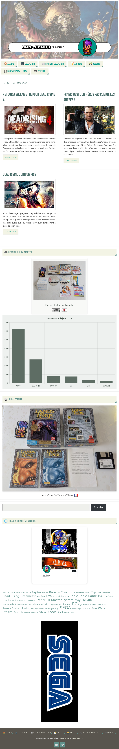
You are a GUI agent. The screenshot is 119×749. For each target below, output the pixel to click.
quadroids (39, 609)
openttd (54, 604)
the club (34, 613)
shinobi (86, 608)
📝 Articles (59, 733)
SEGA (65, 607)
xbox (42, 612)
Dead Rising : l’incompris (19, 174)
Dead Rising (10, 596)
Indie (74, 595)
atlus (18, 593)
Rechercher (98, 507)
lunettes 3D (31, 600)
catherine (106, 593)
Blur (87, 592)
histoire (60, 596)
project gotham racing (16, 608)
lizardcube (8, 600)
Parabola (64, 738)
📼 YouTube (110, 733)
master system (62, 599)
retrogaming (52, 608)
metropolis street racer (14, 604)
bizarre (45, 593)
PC (74, 603)
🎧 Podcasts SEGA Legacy (90, 733)
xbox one (69, 612)
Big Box (36, 592)
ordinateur (65, 604)
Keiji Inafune (105, 596)
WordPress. (77, 738)
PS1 (32, 609)
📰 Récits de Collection (41, 733)
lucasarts (20, 600)
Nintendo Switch (41, 604)
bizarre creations (62, 592)
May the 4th (83, 600)
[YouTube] (56, 744)
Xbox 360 (55, 611)
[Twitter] (62, 744)
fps (38, 596)
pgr (80, 604)
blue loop (80, 593)
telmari (27, 613)
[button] (54, 311)
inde (67, 596)
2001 (4, 593)
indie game (88, 595)
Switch (18, 612)
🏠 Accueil (7, 733)
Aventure (26, 592)
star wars (98, 608)
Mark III (43, 599)
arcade (11, 592)
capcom (96, 592)
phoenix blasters (89, 604)
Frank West (48, 596)
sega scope (76, 609)
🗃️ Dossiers (72, 733)
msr (30, 604)
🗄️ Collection (21, 733)
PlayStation (101, 604)
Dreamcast (28, 596)
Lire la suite (10, 157)
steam (7, 611)
